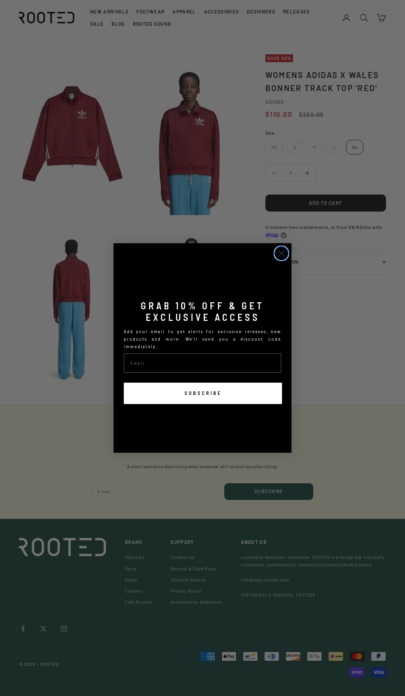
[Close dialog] (281, 253)
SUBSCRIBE (203, 393)
